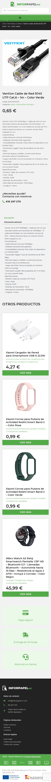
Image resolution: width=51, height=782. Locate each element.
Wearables (23, 431)
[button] (45, 43)
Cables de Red (21, 104)
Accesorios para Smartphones (18, 359)
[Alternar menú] (20, 17)
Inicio (4, 24)
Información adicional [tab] (13, 222)
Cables (19, 24)
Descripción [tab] (9, 218)
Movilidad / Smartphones (28, 362)
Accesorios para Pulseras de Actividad (21, 429)
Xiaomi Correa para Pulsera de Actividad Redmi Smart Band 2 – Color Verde (25, 491)
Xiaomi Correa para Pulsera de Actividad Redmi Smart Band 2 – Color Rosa (25, 422)
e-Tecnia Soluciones (32, 757)
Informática (11, 24)
